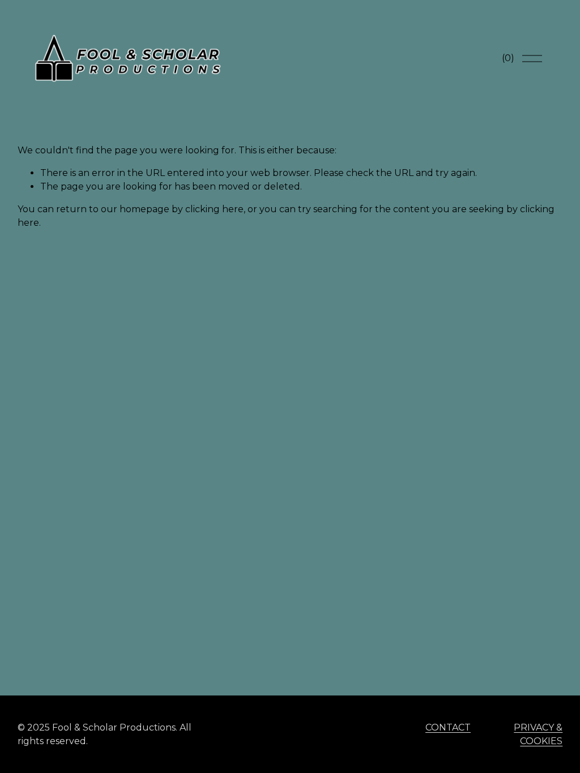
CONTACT (448, 727)
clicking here (214, 209)
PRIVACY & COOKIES (538, 734)
